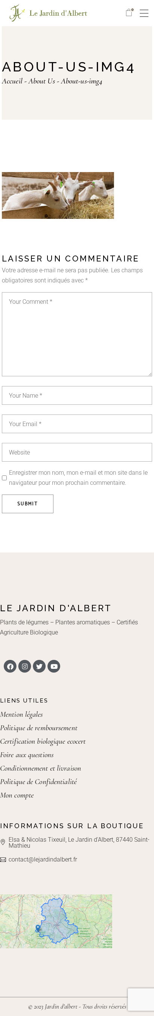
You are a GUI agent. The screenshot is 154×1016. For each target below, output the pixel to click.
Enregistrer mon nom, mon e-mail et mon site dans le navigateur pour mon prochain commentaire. (78, 477)
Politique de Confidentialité (38, 781)
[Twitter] (39, 666)
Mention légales (21, 714)
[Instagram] (24, 666)
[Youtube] (53, 666)
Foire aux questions (26, 754)
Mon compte (17, 795)
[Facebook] (10, 666)
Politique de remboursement (38, 727)
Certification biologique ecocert (43, 741)
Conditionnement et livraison (40, 768)
